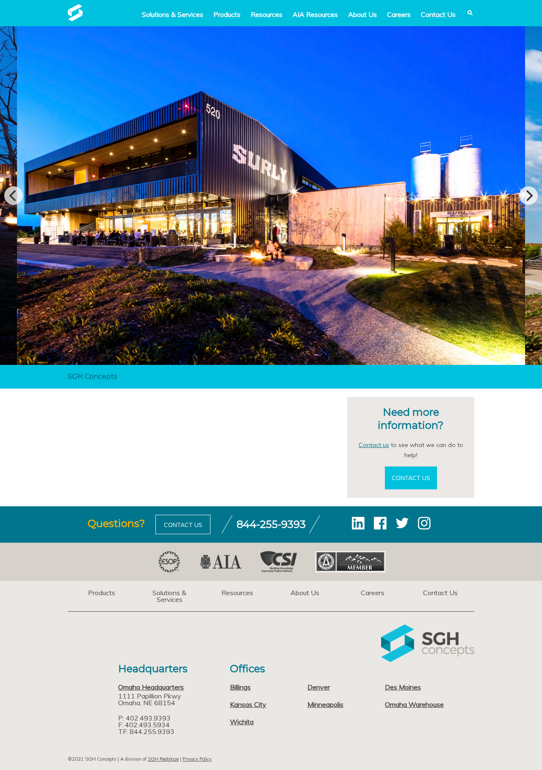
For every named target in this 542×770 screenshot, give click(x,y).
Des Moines (403, 687)
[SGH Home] (75, 18)
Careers (399, 14)
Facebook (380, 523)
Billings (240, 687)
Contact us (374, 445)
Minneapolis (325, 704)
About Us (362, 14)
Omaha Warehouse (414, 704)
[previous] (13, 195)
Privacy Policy (197, 759)
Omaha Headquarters (151, 687)
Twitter (402, 523)
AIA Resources (315, 14)
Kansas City (248, 704)
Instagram (424, 523)
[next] (528, 195)
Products (227, 14)
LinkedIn (358, 523)
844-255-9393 (271, 524)
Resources (266, 14)
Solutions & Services (169, 596)
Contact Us (438, 14)
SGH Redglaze (163, 759)
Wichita (242, 722)
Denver (318, 687)
